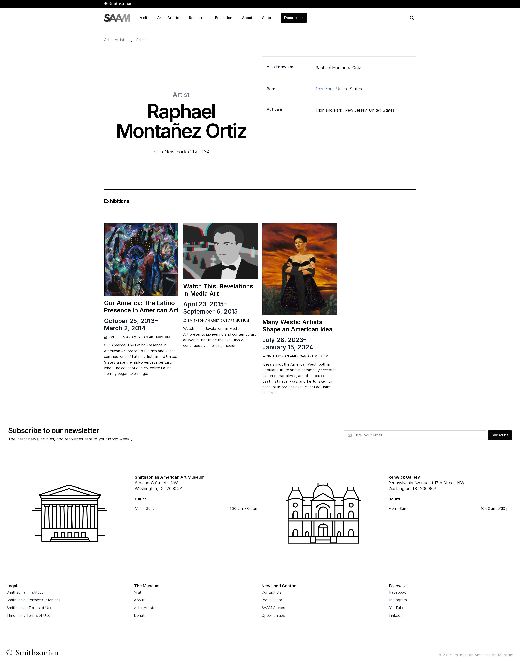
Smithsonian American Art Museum (139, 337)
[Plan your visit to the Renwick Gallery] (323, 513)
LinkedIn (396, 615)
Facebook (397, 592)
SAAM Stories (273, 608)
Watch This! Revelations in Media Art (218, 290)
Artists (142, 39)
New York (325, 88)
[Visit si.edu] (32, 653)
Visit (137, 592)
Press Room (272, 600)
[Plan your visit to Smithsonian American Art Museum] (181, 488)
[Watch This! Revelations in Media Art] (220, 251)
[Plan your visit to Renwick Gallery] (435, 488)
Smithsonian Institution (26, 592)
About (139, 600)
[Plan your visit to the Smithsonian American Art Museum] (70, 513)
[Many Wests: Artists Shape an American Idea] (299, 269)
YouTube (396, 608)
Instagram (398, 600)
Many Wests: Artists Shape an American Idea (297, 325)
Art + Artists (115, 39)
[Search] (412, 17)
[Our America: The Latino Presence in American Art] (141, 259)
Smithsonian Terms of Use (29, 608)
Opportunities (273, 615)
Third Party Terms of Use (28, 615)
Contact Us (271, 592)
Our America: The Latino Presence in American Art (141, 306)
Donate (140, 615)
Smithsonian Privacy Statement (33, 600)
